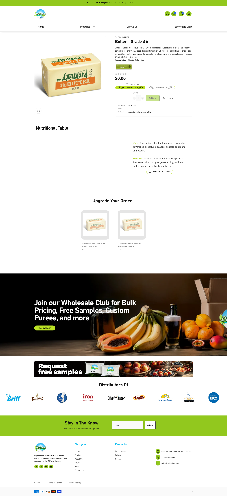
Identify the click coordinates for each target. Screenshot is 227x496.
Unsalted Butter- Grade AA (130, 87)
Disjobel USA (122, 37)
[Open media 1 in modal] (70, 75)
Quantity (135, 93)
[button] (181, 13)
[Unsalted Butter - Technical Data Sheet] (124, 69)
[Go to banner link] (113, 369)
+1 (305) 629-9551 (169, 457)
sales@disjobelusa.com (170, 463)
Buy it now (168, 98)
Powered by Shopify (187, 491)
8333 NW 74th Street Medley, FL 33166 (176, 451)
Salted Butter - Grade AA (160, 87)
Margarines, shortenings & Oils (139, 112)
